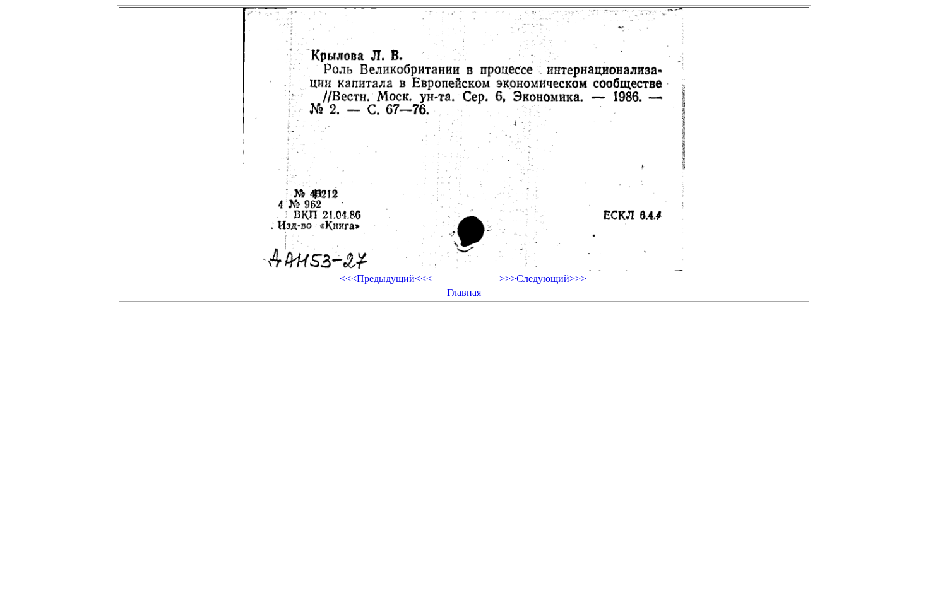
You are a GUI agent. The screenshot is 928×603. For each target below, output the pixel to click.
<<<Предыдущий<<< (386, 278)
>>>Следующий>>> (542, 278)
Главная (464, 292)
